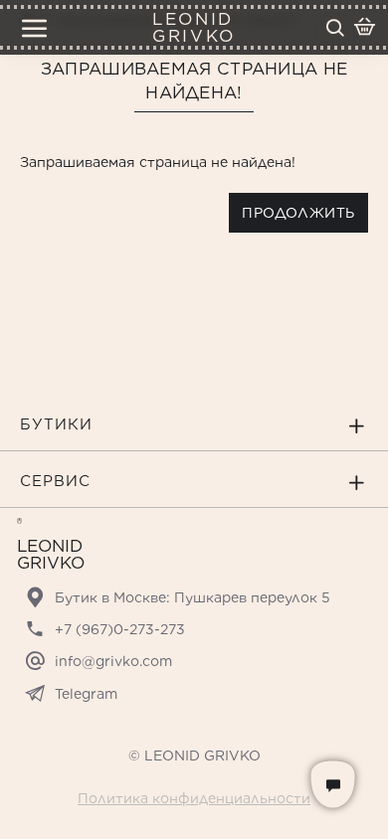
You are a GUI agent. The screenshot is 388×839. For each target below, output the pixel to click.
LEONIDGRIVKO (193, 27)
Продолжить (298, 213)
